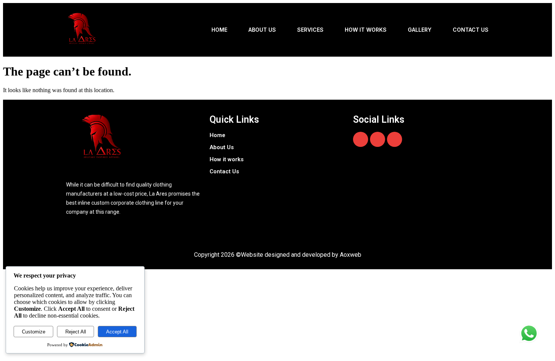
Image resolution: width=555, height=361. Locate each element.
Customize (33, 332)
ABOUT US (262, 29)
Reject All (75, 332)
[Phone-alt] (394, 139)
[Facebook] (360, 139)
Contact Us (471, 29)
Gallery (420, 29)
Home (219, 29)
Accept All (117, 332)
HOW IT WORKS (366, 29)
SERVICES (310, 29)
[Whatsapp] (377, 139)
